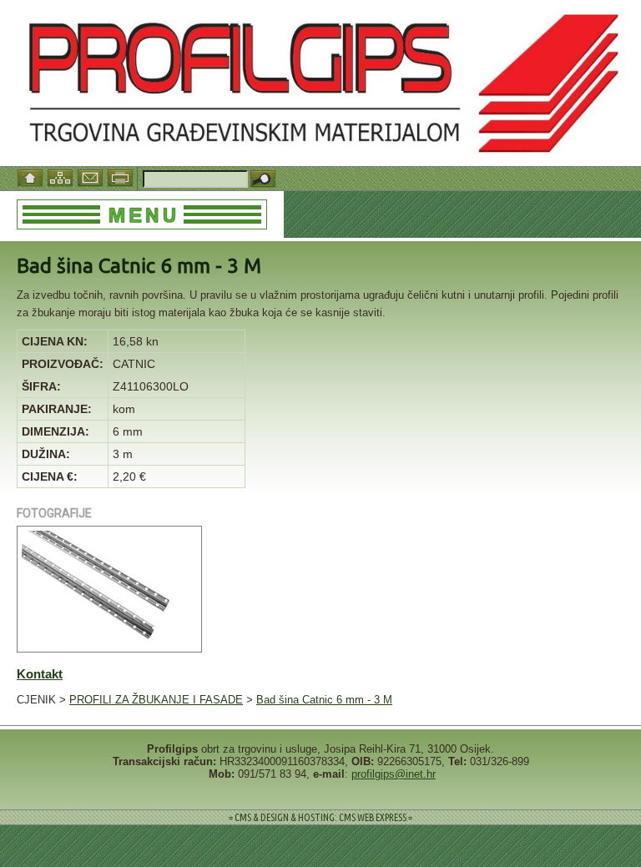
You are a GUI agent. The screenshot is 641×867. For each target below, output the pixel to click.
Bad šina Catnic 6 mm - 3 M (324, 699)
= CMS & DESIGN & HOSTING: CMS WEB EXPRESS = (320, 817)
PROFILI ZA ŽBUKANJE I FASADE (156, 699)
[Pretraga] (263, 179)
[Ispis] (122, 176)
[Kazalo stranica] (62, 176)
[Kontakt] (92, 176)
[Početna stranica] (32, 176)
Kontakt (40, 674)
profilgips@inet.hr (393, 774)
